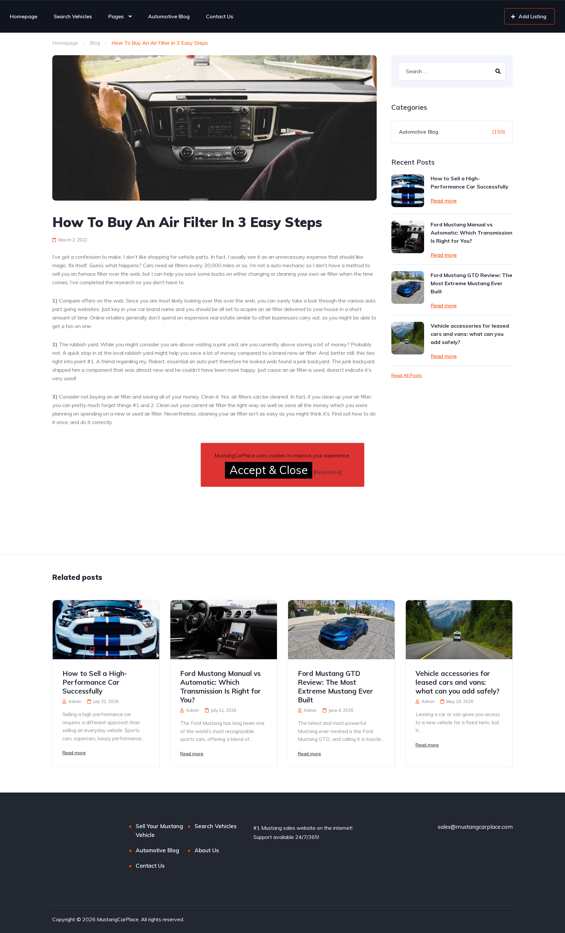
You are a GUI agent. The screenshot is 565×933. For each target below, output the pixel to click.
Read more (444, 201)
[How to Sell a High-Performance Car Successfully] (407, 190)
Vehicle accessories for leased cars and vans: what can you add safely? (470, 333)
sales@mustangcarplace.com (475, 826)
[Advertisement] (107, 506)
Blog (95, 43)
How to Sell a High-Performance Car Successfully (469, 182)
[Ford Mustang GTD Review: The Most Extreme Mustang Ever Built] (407, 287)
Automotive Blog (169, 16)
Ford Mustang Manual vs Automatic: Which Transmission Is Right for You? (471, 232)
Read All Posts (406, 375)
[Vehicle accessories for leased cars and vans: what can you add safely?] (407, 338)
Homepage (23, 16)
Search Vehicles (73, 16)
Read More (327, 472)
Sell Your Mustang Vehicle (159, 830)
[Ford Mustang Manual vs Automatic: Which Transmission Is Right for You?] (407, 237)
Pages (116, 16)
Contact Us (219, 16)
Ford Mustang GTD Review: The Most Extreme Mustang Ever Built (471, 283)
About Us (207, 850)
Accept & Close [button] (269, 470)
